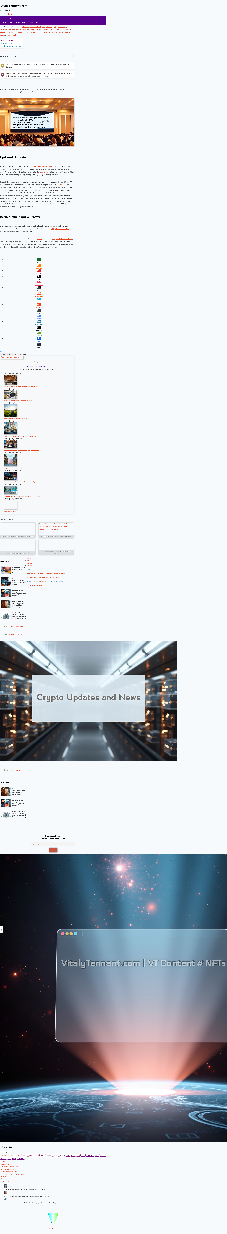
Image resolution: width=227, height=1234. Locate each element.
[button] (6, 14)
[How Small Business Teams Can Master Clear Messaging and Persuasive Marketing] (5, 1200)
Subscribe (24, 18)
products (62, 1155)
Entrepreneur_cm (33, 573)
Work (14, 35)
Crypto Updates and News (9, 1171)
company (24, 1155)
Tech (9, 35)
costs (96, 1155)
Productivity (53, 32)
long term (102, 1155)
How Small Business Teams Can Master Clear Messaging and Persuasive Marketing (30, 1203)
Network (21, 32)
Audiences (4, 1176)
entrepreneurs (90, 1155)
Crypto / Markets (59, 573)
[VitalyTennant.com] (1, 18)
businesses (4, 1155)
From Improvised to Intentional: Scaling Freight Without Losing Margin (26, 1196)
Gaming (45, 29)
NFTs (27, 32)
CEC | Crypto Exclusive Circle (9, 1166)
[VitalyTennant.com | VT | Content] (33, 569)
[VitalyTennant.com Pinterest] (32, 569)
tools (83, 1155)
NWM (33, 32)
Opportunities (42, 32)
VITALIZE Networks (46, 573)
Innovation (59, 29)
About (18, 18)
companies (12, 1155)
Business (26, 27)
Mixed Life (12, 32)
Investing (68, 29)
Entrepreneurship (15, 29)
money (42, 1155)
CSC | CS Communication (60, 229)
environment (21, 1158)
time (18, 1155)
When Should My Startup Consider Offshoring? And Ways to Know (24, 1189)
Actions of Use (54, 577)
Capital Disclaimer (42, 577)
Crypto (11, 18)
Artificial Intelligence (38, 27)
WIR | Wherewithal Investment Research (13, 1174)
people (31, 1155)
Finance (38, 29)
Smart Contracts (64, 32)
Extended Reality (28, 29)
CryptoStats (5, 1164)
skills (9, 1158)
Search (37, 18)
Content (5, 18)
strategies (3, 1158)
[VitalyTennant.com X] (31, 569)
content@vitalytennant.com (41, 366)
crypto (39, 239)
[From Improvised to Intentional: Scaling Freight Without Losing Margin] (5, 1193)
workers (37, 1155)
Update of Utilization (9, 43)
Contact (31, 18)
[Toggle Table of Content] (19, 40)
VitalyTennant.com (44, 581)
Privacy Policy (31, 577)
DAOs (63, 27)
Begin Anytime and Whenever (11, 46)
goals (68, 1155)
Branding (50, 27)
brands (73, 1155)
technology (49, 1155)
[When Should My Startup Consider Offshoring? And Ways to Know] (5, 1187)
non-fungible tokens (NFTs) (43, 166)
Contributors (5, 1181)
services (56, 1155)
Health (52, 29)
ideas (78, 1155)
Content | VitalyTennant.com (37, 362)
